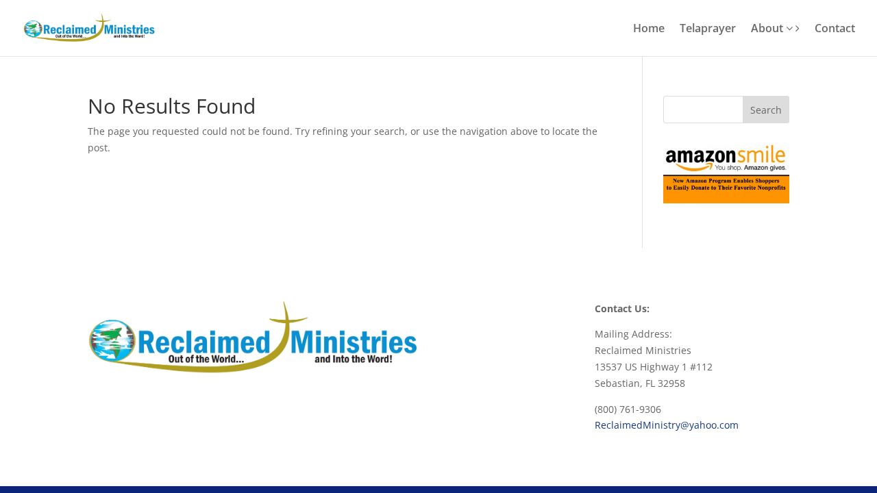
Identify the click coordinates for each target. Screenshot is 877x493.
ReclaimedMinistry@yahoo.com (667, 424)
